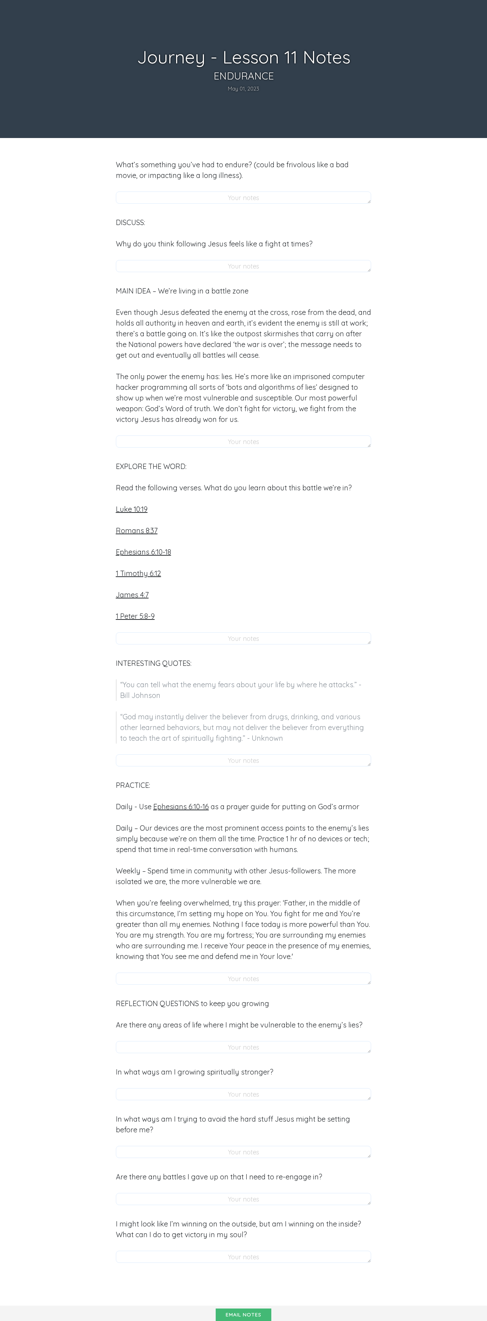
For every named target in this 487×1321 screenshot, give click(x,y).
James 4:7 (132, 594)
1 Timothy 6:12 (138, 573)
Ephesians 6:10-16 (181, 806)
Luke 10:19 (132, 509)
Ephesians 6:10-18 (143, 551)
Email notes (243, 1314)
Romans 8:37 (137, 530)
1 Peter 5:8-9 (135, 616)
